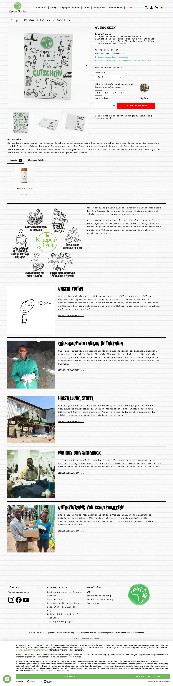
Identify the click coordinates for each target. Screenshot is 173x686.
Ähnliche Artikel (37, 160)
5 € (122, 93)
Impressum (92, 603)
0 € (98, 93)
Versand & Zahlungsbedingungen (60, 620)
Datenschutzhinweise (42, 670)
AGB (88, 592)
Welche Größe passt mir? (110, 67)
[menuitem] (41, 7)
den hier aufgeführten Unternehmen (32, 650)
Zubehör (15, 160)
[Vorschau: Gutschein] (20, 123)
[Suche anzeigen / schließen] (146, 8)
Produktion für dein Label (64, 603)
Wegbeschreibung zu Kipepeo (64, 592)
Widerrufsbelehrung (98, 596)
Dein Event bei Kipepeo (62, 607)
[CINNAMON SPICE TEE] (24, 175)
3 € (114, 93)
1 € (106, 93)
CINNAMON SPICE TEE (24, 188)
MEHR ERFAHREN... (71, 315)
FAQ (49, 610)
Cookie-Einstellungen (147, 676)
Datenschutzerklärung (100, 599)
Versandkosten (83, 633)
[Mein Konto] (151, 8)
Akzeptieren (70, 676)
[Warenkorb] (157, 7)
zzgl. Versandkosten (115, 54)
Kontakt (51, 596)
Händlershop (54, 599)
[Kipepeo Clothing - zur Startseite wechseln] (17, 7)
